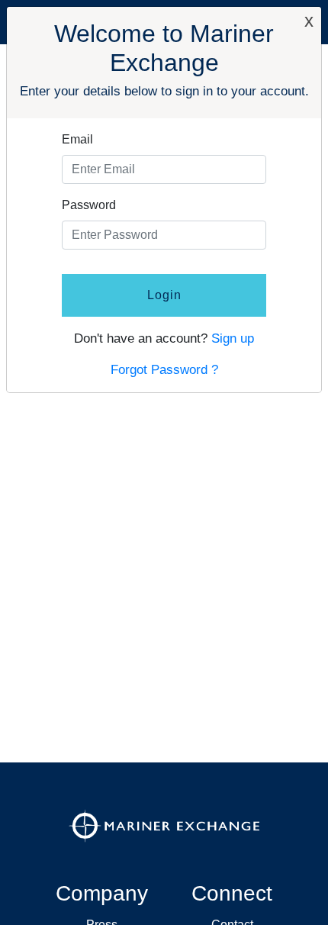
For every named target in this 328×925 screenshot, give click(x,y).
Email (77, 139)
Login (164, 294)
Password (89, 204)
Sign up (232, 338)
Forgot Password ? (164, 370)
